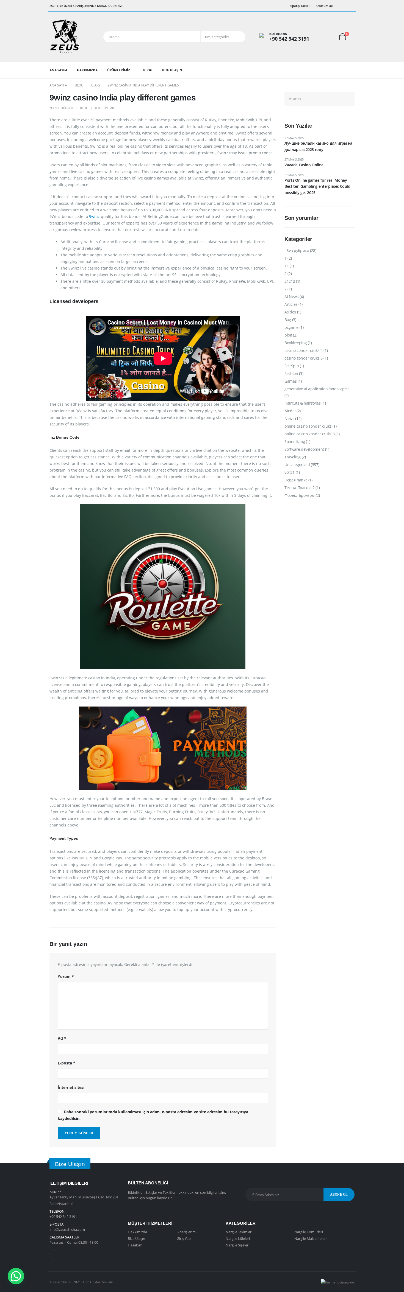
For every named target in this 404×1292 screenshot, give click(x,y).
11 (286, 265)
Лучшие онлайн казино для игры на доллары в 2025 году (318, 146)
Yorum (66, 976)
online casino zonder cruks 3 (309, 433)
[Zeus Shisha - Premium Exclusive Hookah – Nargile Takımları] (64, 37)
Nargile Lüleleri (238, 1238)
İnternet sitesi (71, 1087)
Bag (287, 319)
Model (289, 410)
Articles (290, 304)
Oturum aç (324, 6)
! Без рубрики (296, 250)
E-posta (66, 1063)
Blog (148, 70)
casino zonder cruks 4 (303, 350)
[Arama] (240, 36)
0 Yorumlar (104, 108)
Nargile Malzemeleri (310, 1238)
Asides (290, 312)
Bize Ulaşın (172, 70)
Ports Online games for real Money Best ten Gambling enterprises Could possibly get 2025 (317, 186)
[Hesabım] (325, 36)
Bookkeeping (295, 342)
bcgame (291, 327)
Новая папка (295, 480)
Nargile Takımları (239, 1231)
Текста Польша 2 (299, 487)
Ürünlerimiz (118, 70)
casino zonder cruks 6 (303, 358)
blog (84, 108)
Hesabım (135, 1245)
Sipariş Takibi (300, 6)
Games (290, 381)
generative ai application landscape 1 (317, 388)
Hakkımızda (87, 70)
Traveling (292, 456)
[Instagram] (350, 5)
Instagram (55, 1255)
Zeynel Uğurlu (61, 108)
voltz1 (289, 472)
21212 (289, 281)
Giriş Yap (184, 1238)
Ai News (291, 296)
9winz (94, 216)
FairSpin (291, 365)
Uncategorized (297, 464)
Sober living (294, 441)
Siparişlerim (186, 1231)
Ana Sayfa (58, 70)
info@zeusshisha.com (67, 1229)
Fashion (291, 373)
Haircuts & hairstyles (302, 403)
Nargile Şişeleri (237, 1245)
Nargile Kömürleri (308, 1231)
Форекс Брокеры (299, 495)
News (289, 418)
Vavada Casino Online (303, 164)
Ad (62, 1038)
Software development (304, 449)
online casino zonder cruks (307, 426)
